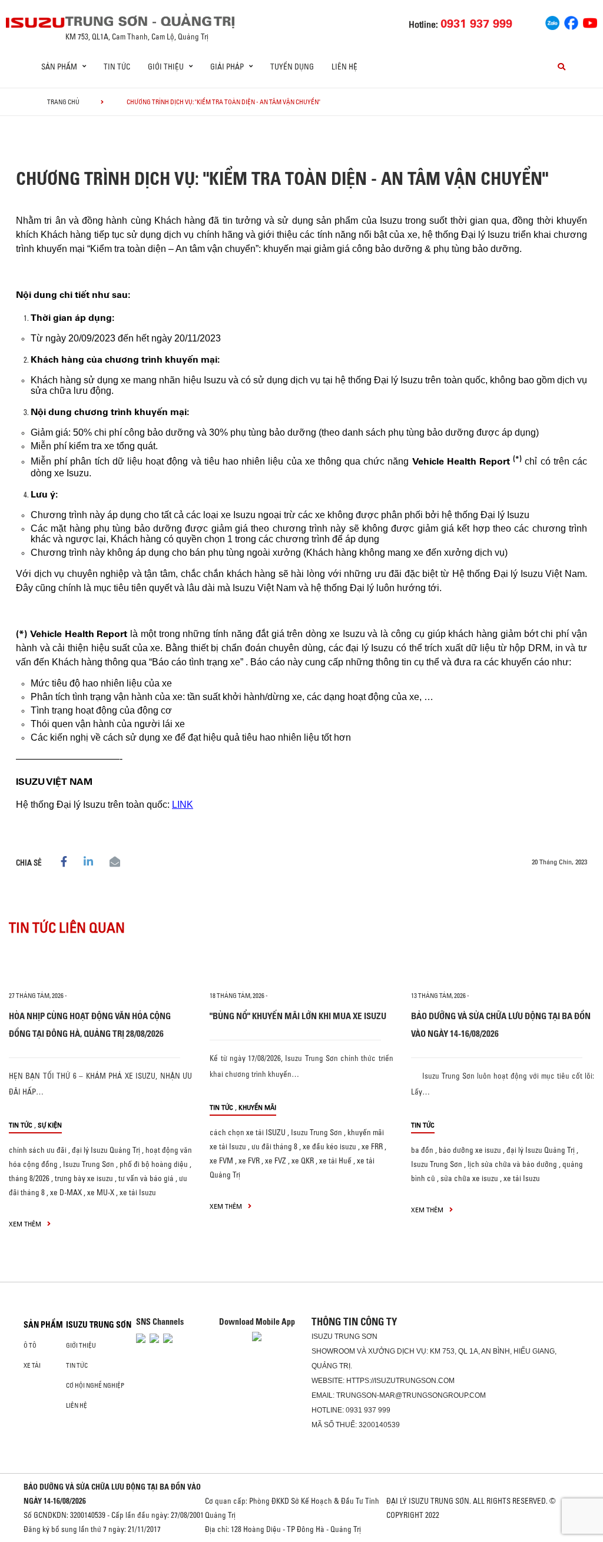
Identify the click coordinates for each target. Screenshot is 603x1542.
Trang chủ (63, 102)
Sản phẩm (43, 1324)
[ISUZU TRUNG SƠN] (35, 22)
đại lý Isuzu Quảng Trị (106, 1150)
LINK (182, 805)
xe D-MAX (66, 1192)
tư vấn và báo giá (146, 1178)
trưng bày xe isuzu (84, 1178)
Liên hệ (344, 66)
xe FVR (249, 1160)
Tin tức (117, 66)
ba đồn (422, 1150)
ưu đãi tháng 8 (274, 1146)
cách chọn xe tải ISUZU (248, 1132)
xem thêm (26, 1223)
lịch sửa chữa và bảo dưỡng (512, 1164)
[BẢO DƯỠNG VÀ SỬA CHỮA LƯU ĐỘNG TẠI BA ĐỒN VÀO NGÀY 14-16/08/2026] (502, 967)
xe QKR (302, 1160)
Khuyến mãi (257, 1107)
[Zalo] (552, 21)
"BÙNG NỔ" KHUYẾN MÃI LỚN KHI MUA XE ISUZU (298, 1016)
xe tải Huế (335, 1160)
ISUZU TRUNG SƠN (98, 1324)
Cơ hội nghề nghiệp (95, 1385)
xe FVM (221, 1160)
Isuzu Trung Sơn (88, 1164)
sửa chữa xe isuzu (469, 1178)
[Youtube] (590, 21)
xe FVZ (275, 1160)
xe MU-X (100, 1192)
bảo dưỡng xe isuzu (470, 1150)
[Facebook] (571, 21)
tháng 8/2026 (29, 1178)
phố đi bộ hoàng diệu (154, 1164)
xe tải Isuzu (138, 1192)
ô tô (30, 1345)
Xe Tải (32, 1365)
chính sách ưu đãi (38, 1150)
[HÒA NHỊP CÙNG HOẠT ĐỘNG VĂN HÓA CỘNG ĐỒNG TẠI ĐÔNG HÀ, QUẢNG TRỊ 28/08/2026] (100, 967)
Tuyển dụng (292, 66)
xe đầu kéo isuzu (329, 1146)
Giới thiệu (81, 1345)
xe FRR (372, 1146)
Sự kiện (50, 1124)
